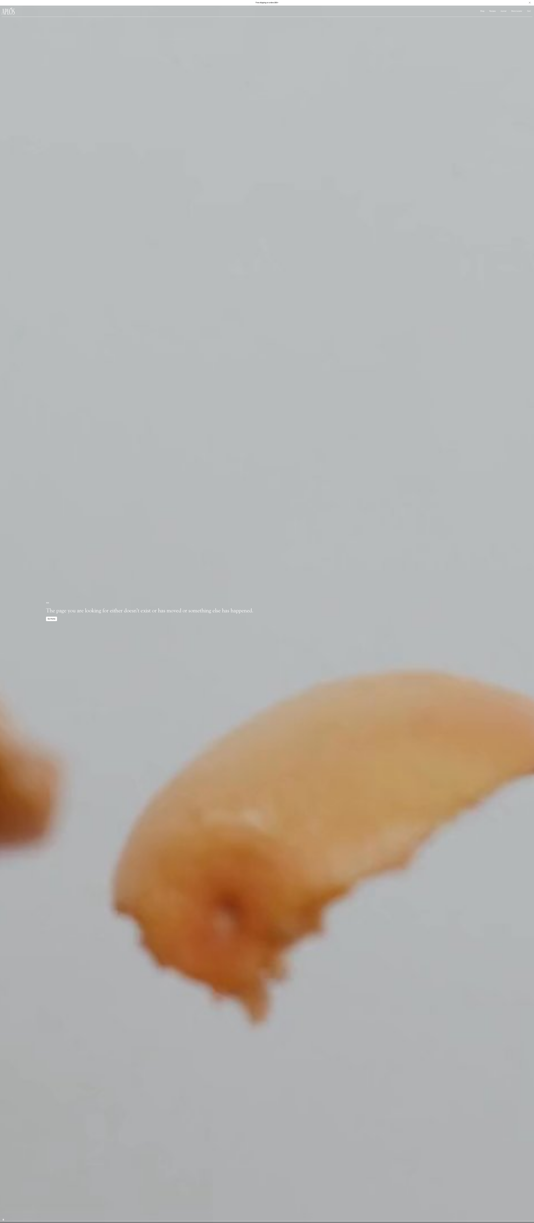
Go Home (51, 619)
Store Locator (516, 11)
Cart (529, 11)
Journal (503, 11)
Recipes (492, 11)
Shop (482, 11)
